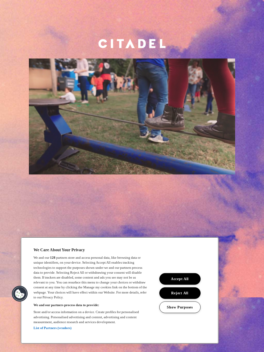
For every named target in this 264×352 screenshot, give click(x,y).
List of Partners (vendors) (52, 328)
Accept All (180, 279)
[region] (120, 290)
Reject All (179, 293)
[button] (20, 294)
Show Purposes (180, 307)
